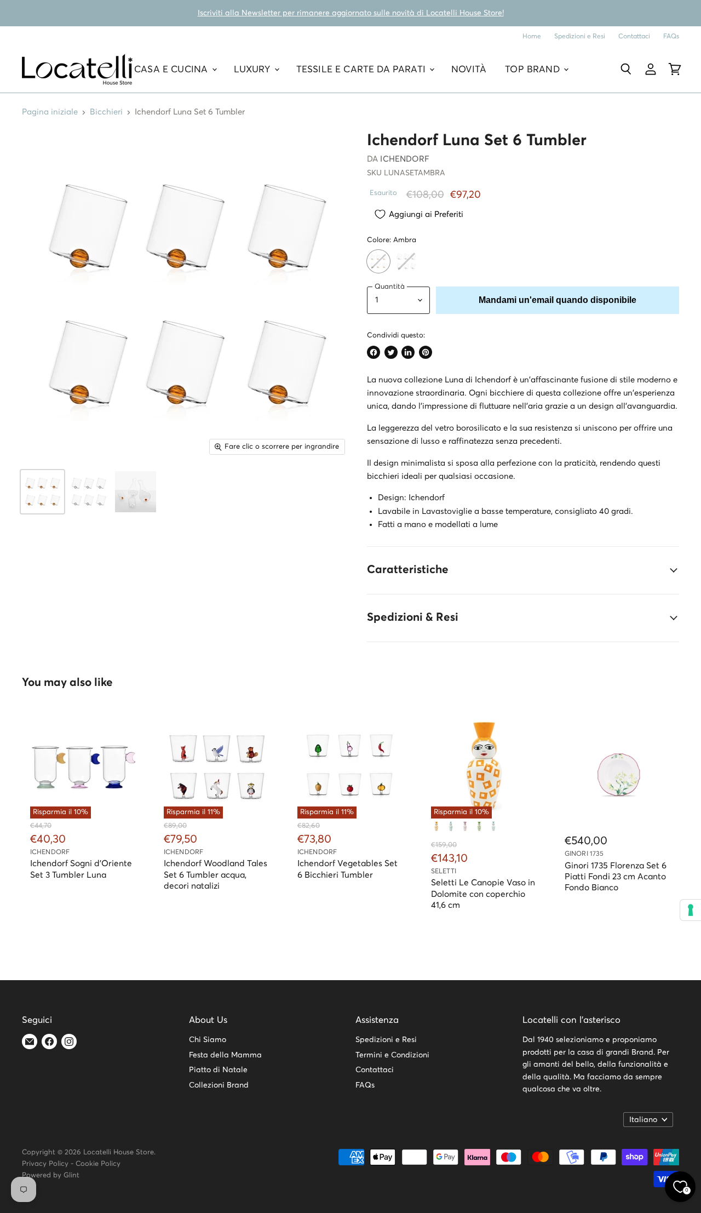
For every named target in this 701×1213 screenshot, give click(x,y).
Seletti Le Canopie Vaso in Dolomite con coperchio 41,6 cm (483, 894)
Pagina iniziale (50, 112)
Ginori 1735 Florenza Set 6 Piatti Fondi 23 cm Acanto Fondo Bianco (615, 877)
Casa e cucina (172, 69)
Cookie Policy (98, 1164)
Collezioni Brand (219, 1085)
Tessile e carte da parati (362, 69)
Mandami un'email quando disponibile (557, 300)
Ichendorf (404, 159)
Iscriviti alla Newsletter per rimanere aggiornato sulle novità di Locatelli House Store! (351, 13)
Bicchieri (106, 112)
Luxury (253, 69)
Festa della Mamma (225, 1055)
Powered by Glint (50, 1175)
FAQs (671, 36)
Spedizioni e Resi (579, 36)
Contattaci (634, 36)
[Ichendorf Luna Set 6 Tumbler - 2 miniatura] (89, 491)
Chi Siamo (207, 1040)
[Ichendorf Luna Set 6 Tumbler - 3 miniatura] (135, 491)
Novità (468, 69)
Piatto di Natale (218, 1070)
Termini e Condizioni (392, 1055)
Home (531, 36)
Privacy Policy (45, 1164)
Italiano (643, 1120)
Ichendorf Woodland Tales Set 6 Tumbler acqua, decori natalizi (215, 875)
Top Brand (533, 69)
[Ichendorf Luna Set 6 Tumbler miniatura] (42, 491)
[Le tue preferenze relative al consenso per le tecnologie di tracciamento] (690, 910)
